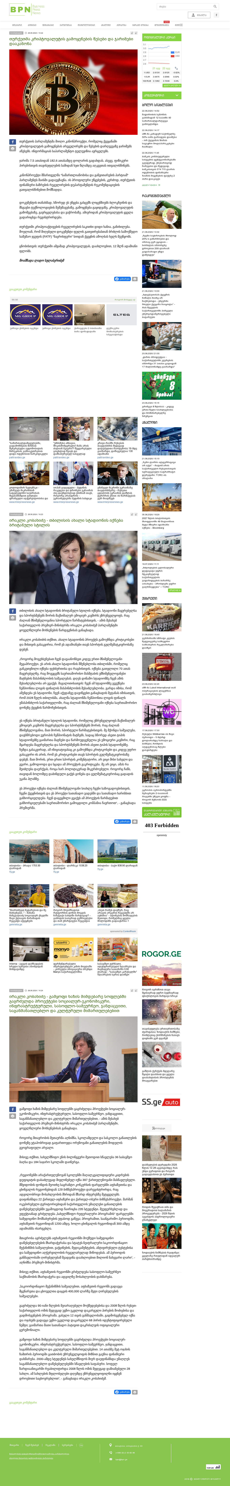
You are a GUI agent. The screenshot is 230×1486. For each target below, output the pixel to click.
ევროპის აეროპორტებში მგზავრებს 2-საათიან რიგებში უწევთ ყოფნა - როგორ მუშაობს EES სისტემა (157, 796)
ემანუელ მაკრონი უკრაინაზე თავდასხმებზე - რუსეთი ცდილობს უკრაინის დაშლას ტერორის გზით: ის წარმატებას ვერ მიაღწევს (116, 493)
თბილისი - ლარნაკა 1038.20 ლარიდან (70, 867)
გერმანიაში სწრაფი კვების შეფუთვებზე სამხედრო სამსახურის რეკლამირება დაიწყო (158, 643)
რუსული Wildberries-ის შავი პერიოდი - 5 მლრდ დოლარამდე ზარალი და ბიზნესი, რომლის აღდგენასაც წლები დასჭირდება (158, 742)
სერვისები (67, 1445)
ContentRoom (129, 931)
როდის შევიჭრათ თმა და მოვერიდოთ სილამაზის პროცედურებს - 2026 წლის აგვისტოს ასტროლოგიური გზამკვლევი (158, 1213)
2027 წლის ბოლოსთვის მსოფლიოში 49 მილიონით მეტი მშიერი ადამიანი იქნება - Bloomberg (158, 523)
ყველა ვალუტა (171, 85)
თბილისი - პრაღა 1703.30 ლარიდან (24, 867)
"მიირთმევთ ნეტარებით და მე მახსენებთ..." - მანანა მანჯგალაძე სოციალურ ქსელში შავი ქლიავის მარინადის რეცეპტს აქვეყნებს (28, 915)
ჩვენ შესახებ (32, 1445)
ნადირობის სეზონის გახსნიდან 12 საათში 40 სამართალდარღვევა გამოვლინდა (156, 119)
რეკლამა (50, 1445)
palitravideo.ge (17, 457)
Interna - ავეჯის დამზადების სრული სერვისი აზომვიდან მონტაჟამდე (26, 966)
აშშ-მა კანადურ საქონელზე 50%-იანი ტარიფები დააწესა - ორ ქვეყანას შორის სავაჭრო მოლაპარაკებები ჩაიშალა (159, 140)
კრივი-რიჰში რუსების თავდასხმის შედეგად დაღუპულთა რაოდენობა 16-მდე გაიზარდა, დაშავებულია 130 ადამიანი (117, 448)
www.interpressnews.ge (22, 502)
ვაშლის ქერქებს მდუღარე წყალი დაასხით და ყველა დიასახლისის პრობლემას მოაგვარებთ (158, 1076)
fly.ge (12, 871)
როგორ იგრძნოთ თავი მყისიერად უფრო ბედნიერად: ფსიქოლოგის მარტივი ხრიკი (160, 992)
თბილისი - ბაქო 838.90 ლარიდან (117, 865)
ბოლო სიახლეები (157, 105)
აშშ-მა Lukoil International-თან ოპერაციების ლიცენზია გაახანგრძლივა (159, 690)
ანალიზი (149, 422)
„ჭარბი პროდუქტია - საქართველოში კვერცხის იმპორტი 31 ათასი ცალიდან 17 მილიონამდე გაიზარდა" (159, 362)
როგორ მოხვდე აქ (125, 299)
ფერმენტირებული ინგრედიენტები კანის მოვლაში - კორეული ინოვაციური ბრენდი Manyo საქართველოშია (72, 967)
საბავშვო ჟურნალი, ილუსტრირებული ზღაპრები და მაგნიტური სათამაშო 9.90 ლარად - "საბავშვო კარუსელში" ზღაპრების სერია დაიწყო (117, 969)
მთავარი (14, 1445)
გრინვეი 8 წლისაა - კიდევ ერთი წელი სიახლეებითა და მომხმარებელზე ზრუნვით (158, 411)
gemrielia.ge (15, 924)
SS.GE (15, 299)
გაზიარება (125, 279)
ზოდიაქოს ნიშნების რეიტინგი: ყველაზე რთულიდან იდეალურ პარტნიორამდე (161, 1255)
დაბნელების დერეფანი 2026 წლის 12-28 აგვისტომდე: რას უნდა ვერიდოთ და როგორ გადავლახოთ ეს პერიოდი (160, 1169)
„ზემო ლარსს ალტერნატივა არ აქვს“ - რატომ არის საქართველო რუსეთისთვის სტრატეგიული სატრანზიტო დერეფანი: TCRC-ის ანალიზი (159, 470)
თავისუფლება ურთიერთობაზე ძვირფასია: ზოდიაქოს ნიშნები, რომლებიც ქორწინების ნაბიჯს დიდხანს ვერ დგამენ (161, 1033)
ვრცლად (173, 590)
